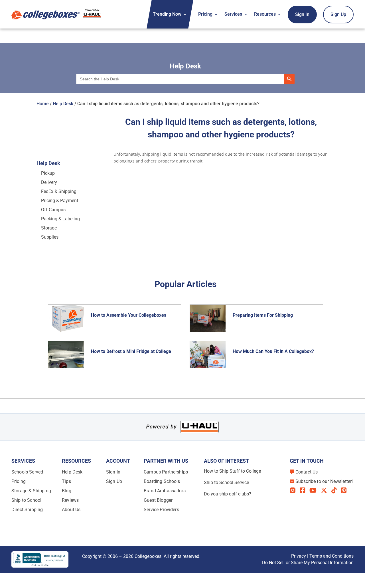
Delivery (49, 182)
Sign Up (338, 14)
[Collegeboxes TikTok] (336, 490)
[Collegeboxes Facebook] (304, 490)
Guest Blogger (158, 500)
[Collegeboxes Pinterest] (346, 490)
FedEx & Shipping (58, 191)
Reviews (70, 500)
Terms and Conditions (331, 556)
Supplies (49, 237)
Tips (66, 481)
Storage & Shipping (31, 490)
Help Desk (63, 103)
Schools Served (27, 472)
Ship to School (26, 500)
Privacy (298, 556)
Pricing (205, 14)
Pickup (48, 173)
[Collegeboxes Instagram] (295, 490)
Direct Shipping (27, 509)
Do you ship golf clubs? (227, 494)
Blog (66, 490)
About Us (71, 509)
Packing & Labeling (60, 219)
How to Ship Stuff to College (232, 471)
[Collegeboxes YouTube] (315, 490)
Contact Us (306, 472)
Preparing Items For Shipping (263, 315)
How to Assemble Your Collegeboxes (128, 315)
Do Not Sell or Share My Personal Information (308, 562)
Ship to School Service (226, 482)
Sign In (302, 14)
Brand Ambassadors (165, 490)
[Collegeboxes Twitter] (326, 490)
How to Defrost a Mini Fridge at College (131, 351)
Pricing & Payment (59, 200)
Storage (49, 228)
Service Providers (161, 509)
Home (42, 103)
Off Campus (53, 209)
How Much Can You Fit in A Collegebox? (273, 351)
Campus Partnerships (166, 472)
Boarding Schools (162, 481)
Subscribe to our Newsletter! (324, 481)
